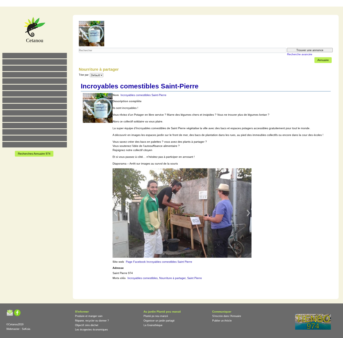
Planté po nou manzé (156, 316)
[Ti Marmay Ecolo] (34, 106)
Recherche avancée (299, 54)
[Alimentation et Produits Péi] (34, 62)
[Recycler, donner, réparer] (34, 68)
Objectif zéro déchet (86, 325)
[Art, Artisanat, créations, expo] (34, 113)
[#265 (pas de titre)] (34, 87)
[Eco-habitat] (34, 94)
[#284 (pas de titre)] (185, 4)
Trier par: (84, 75)
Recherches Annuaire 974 (34, 153)
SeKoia (26, 328)
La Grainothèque (153, 325)
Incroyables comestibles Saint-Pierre (139, 86)
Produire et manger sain (88, 316)
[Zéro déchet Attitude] (34, 74)
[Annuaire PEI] (169, 4)
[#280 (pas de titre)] (177, 4)
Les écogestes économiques (91, 329)
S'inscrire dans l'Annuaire (226, 316)
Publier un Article (222, 320)
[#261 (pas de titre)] (152, 4)
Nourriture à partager (172, 278)
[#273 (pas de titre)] (34, 119)
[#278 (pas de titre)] (34, 125)
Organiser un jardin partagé (159, 320)
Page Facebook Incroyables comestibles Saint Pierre (159, 261)
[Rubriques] (160, 4)
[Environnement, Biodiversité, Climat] (34, 81)
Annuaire (323, 60)
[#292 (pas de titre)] (194, 4)
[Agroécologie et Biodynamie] (34, 55)
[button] (115, 213)
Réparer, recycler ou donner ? (92, 320)
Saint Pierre (194, 278)
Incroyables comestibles (142, 278)
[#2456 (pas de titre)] (34, 100)
